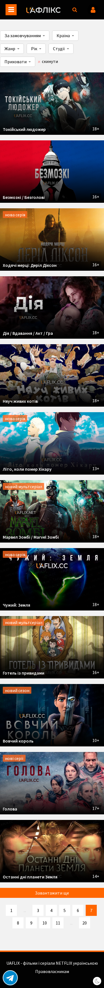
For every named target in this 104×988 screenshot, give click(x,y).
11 (58, 923)
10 (44, 923)
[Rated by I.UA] (52, 977)
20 (84, 923)
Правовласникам (52, 971)
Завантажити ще (52, 893)
